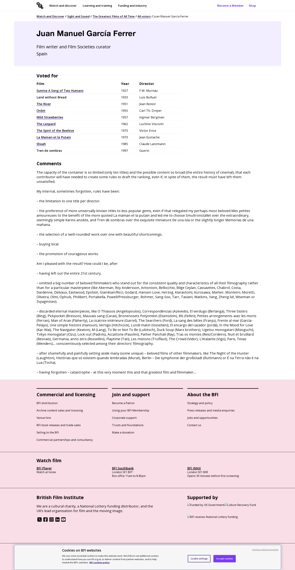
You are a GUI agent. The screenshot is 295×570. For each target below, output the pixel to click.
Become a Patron (123, 403)
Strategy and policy (200, 403)
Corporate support (124, 418)
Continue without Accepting (265, 549)
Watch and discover (63, 6)
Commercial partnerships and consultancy (65, 440)
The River (44, 104)
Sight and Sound (78, 16)
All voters (144, 16)
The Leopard (46, 124)
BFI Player (44, 468)
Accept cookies (224, 558)
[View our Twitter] (40, 520)
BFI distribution (47, 403)
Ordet (41, 110)
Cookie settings (199, 558)
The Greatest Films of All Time (114, 16)
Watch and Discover (50, 16)
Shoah (41, 144)
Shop (252, 6)
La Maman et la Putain (54, 137)
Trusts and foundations (128, 425)
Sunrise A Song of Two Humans (60, 91)
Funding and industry (132, 6)
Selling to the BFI (48, 432)
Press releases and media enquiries (211, 410)
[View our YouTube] (63, 520)
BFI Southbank (123, 468)
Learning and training (97, 6)
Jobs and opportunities (202, 418)
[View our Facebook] (45, 520)
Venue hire (44, 418)
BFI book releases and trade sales (59, 425)
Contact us (194, 425)
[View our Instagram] (51, 520)
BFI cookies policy (99, 562)
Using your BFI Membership (130, 410)
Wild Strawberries (50, 117)
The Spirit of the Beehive (55, 130)
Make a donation (123, 432)
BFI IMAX (194, 468)
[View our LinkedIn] (57, 520)
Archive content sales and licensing (60, 410)
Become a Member (230, 6)
